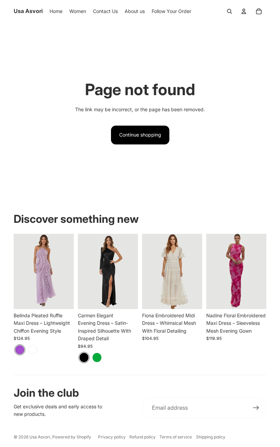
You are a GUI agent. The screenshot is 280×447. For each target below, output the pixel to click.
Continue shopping (140, 135)
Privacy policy (112, 436)
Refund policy (142, 436)
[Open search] (229, 11)
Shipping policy (210, 436)
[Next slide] (68, 271)
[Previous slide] (19, 271)
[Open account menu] (243, 11)
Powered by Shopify (71, 436)
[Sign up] (256, 408)
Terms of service (175, 436)
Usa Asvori (39, 436)
